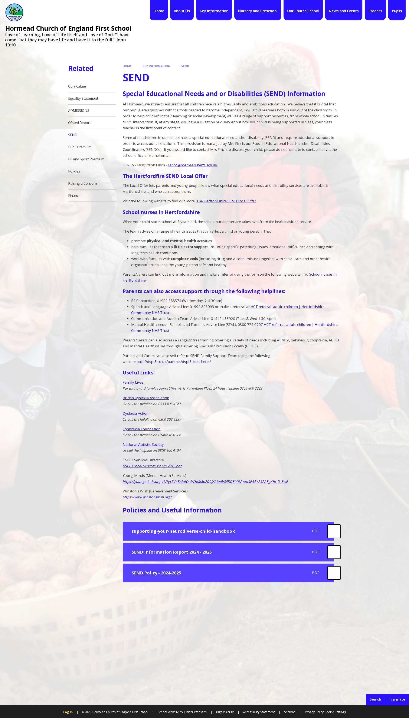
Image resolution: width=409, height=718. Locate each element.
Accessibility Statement (259, 712)
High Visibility (225, 712)
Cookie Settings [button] (335, 712)
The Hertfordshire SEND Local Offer (226, 201)
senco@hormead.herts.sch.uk (192, 165)
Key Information (156, 66)
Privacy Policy (314, 712)
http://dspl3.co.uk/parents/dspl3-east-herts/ (174, 361)
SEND (185, 66)
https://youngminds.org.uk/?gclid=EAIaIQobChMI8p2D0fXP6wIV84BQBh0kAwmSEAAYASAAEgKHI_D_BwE (205, 481)
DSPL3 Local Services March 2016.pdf (152, 465)
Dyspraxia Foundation (141, 428)
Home (127, 66)
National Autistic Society (143, 444)
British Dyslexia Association (146, 397)
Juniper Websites (195, 712)
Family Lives (133, 382)
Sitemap (289, 712)
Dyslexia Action (135, 413)
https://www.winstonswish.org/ (147, 497)
